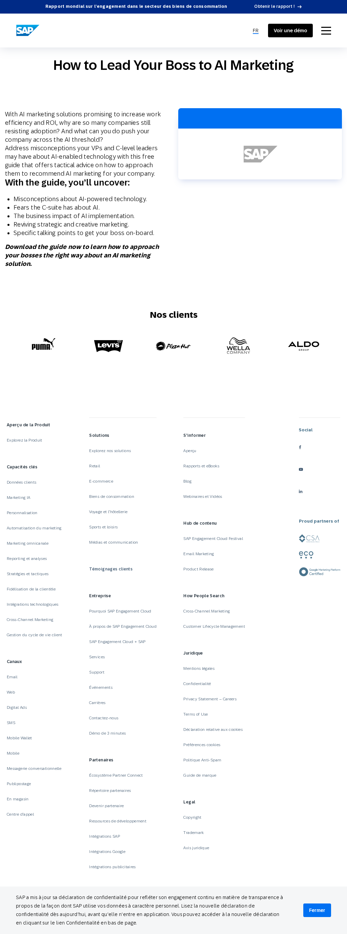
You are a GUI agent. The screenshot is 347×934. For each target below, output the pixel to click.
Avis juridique (196, 847)
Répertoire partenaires (110, 790)
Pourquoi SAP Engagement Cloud (120, 611)
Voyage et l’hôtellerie (108, 511)
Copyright (192, 817)
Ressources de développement (117, 821)
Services (97, 657)
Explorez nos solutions (110, 450)
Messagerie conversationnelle (34, 768)
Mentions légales (199, 668)
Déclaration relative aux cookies (213, 729)
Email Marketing (198, 553)
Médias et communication (113, 542)
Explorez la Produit (24, 440)
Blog (187, 481)
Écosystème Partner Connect (116, 775)
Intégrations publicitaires (112, 866)
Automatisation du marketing (34, 528)
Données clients (21, 482)
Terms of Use (195, 714)
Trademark (193, 832)
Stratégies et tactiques (27, 573)
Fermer (317, 910)
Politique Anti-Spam (202, 760)
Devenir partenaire (106, 805)
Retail (94, 466)
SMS (11, 722)
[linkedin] (319, 491)
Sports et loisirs (103, 527)
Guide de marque (199, 775)
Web (11, 692)
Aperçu (189, 450)
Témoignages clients (110, 569)
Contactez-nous (103, 718)
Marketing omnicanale (27, 543)
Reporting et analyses (27, 558)
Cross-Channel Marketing (30, 619)
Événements (101, 687)
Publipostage (19, 783)
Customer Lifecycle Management (214, 626)
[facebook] (319, 447)
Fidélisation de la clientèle (31, 589)
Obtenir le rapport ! (274, 6)
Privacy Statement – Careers (210, 699)
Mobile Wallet (19, 738)
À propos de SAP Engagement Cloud (123, 626)
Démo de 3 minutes (107, 733)
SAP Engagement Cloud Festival (213, 538)
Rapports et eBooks (201, 466)
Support (96, 672)
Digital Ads (17, 707)
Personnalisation (22, 512)
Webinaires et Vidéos (202, 496)
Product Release (198, 569)
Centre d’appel (20, 814)
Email (12, 677)
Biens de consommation (111, 496)
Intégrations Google (107, 851)
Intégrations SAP (104, 836)
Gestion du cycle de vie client (34, 635)
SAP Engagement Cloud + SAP (117, 641)
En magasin (18, 799)
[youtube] (319, 469)
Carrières (97, 702)
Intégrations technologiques (33, 604)
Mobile (13, 753)
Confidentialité (197, 683)
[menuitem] (255, 30)
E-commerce (101, 481)
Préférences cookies (201, 744)
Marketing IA (18, 497)
